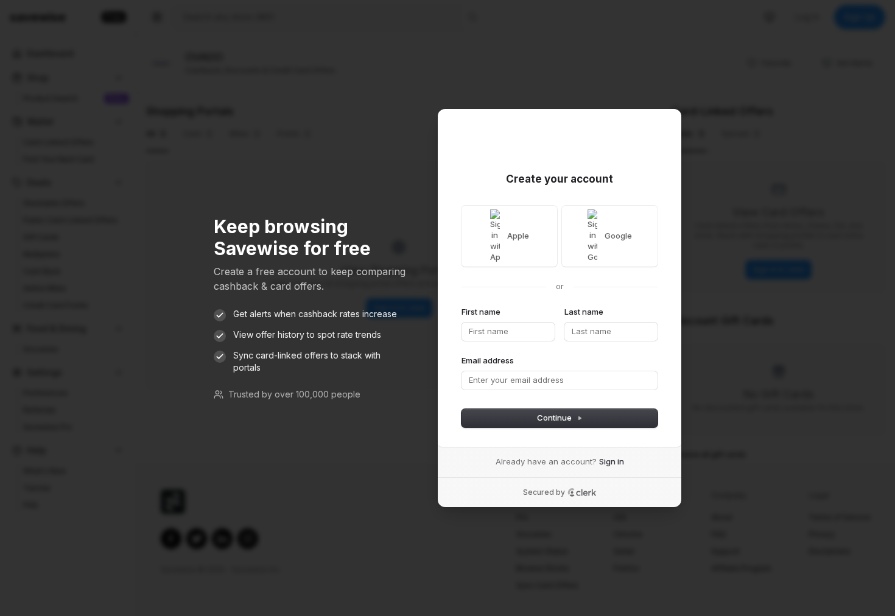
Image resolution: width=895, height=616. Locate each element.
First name (481, 312)
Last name (583, 312)
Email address (488, 360)
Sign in (611, 461)
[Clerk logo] (582, 492)
